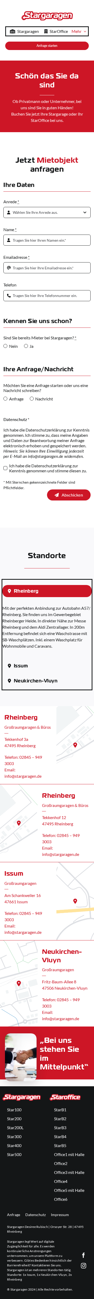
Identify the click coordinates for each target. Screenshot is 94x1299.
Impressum (60, 1214)
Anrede (11, 201)
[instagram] (83, 1265)
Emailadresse (16, 257)
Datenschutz (35, 1214)
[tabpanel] (46, 630)
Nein (13, 346)
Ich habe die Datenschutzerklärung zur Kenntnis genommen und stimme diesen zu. (48, 468)
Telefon (9, 284)
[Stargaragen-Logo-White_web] (21, 1095)
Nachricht (44, 398)
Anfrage (16, 398)
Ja (31, 346)
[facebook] (83, 1255)
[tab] (46, 591)
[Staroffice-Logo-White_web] (65, 1095)
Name (9, 229)
